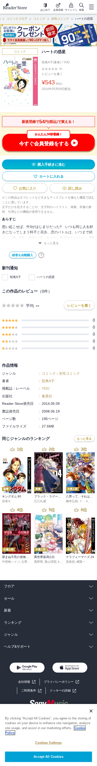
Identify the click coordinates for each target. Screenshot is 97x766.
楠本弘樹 (72, 501)
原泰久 (6, 501)
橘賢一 (80, 561)
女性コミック (60, 18)
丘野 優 (26, 561)
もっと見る (51, 243)
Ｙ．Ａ (83, 501)
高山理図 (50, 561)
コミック (39, 18)
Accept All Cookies (48, 757)
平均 (30, 306)
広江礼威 (40, 501)
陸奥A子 (15, 277)
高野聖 (38, 561)
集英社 (47, 396)
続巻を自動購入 (22, 255)
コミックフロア (16, 18)
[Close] (91, 710)
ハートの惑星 (46, 277)
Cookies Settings (48, 743)
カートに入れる (51, 176)
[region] (48, 735)
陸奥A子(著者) (51, 62)
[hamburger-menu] (91, 7)
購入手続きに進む (51, 164)
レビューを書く (52, 73)
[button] (63, 690)
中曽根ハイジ (11, 561)
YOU (66, 62)
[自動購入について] (41, 255)
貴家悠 (70, 561)
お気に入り (27, 188)
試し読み (75, 188)
